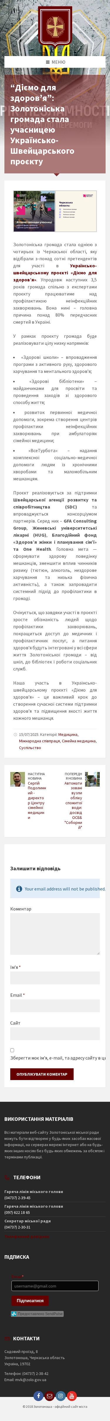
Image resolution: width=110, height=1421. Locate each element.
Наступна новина (36, 776)
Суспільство (30, 747)
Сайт (15, 1023)
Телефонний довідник (26, 1236)
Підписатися (30, 1300)
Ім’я (15, 967)
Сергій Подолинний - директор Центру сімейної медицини (37, 800)
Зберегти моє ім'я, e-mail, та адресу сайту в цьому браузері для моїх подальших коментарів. (55, 1058)
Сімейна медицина (79, 741)
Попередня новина (73, 776)
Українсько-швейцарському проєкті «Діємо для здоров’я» (55, 273)
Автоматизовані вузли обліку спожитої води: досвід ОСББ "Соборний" (73, 805)
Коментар (20, 909)
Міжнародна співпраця (39, 741)
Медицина (67, 734)
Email (17, 995)
